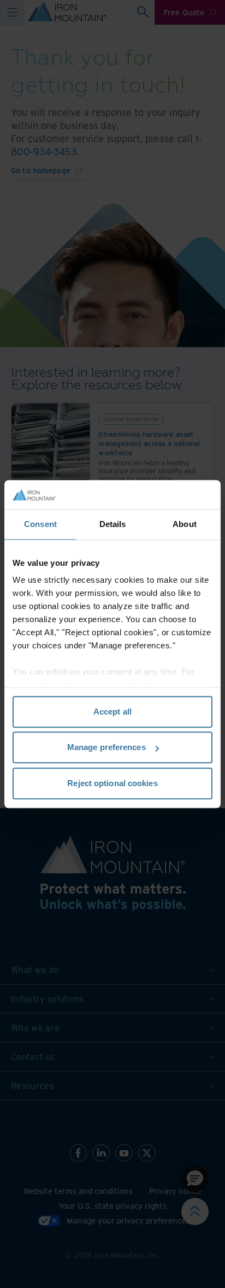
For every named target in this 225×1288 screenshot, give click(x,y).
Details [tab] (112, 524)
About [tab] (185, 524)
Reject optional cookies (112, 783)
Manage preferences (106, 747)
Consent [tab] (40, 524)
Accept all (112, 711)
